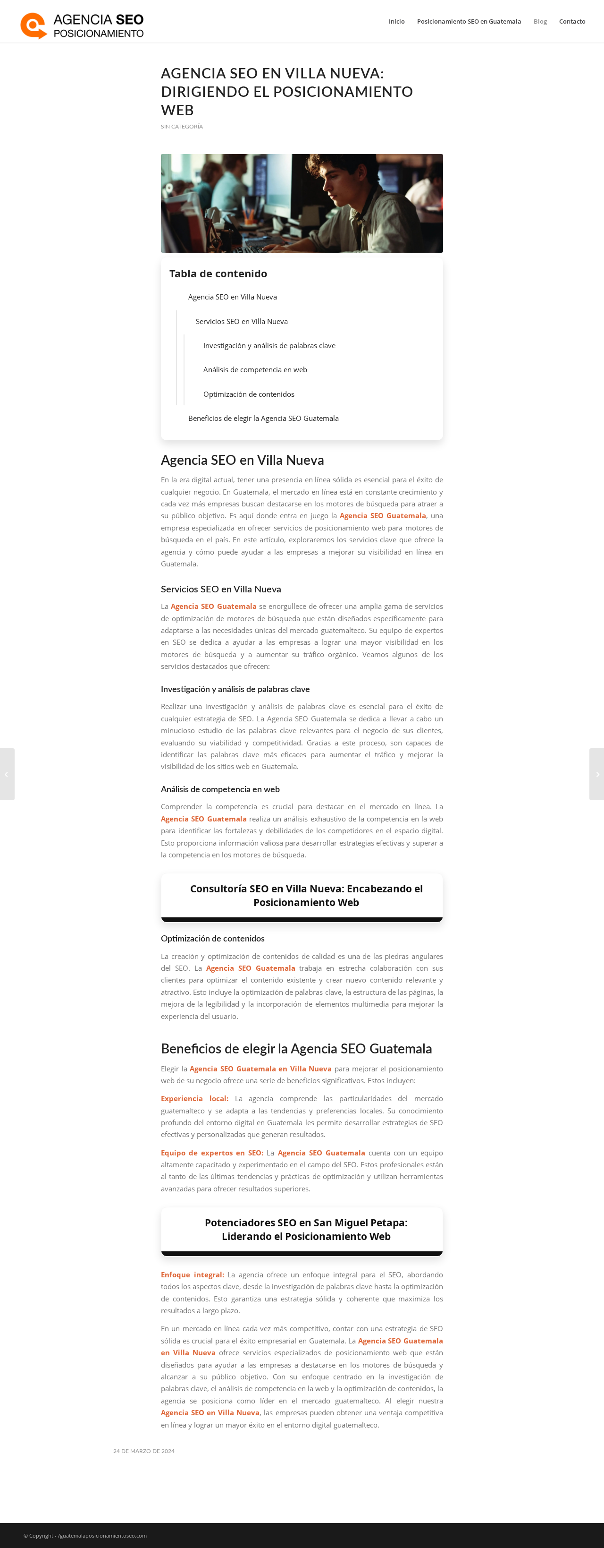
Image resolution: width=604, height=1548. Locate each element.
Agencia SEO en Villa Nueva (232, 296)
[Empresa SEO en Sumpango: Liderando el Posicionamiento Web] (7, 774)
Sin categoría (182, 126)
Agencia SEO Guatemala (213, 606)
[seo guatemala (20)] (302, 203)
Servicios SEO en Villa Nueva (242, 321)
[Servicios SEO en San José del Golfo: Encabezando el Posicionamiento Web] (596, 774)
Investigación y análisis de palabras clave (269, 345)
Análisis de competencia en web (255, 369)
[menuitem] (397, 21)
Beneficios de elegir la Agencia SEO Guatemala (263, 418)
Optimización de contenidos (248, 394)
